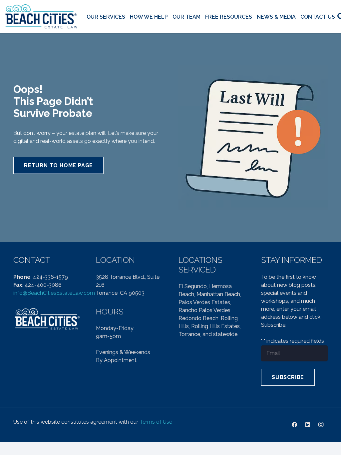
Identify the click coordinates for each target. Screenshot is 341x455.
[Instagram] (321, 424)
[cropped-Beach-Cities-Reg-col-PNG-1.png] (41, 16)
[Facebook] (294, 424)
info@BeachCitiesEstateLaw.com (54, 293)
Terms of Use (156, 422)
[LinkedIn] (307, 424)
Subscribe (288, 377)
